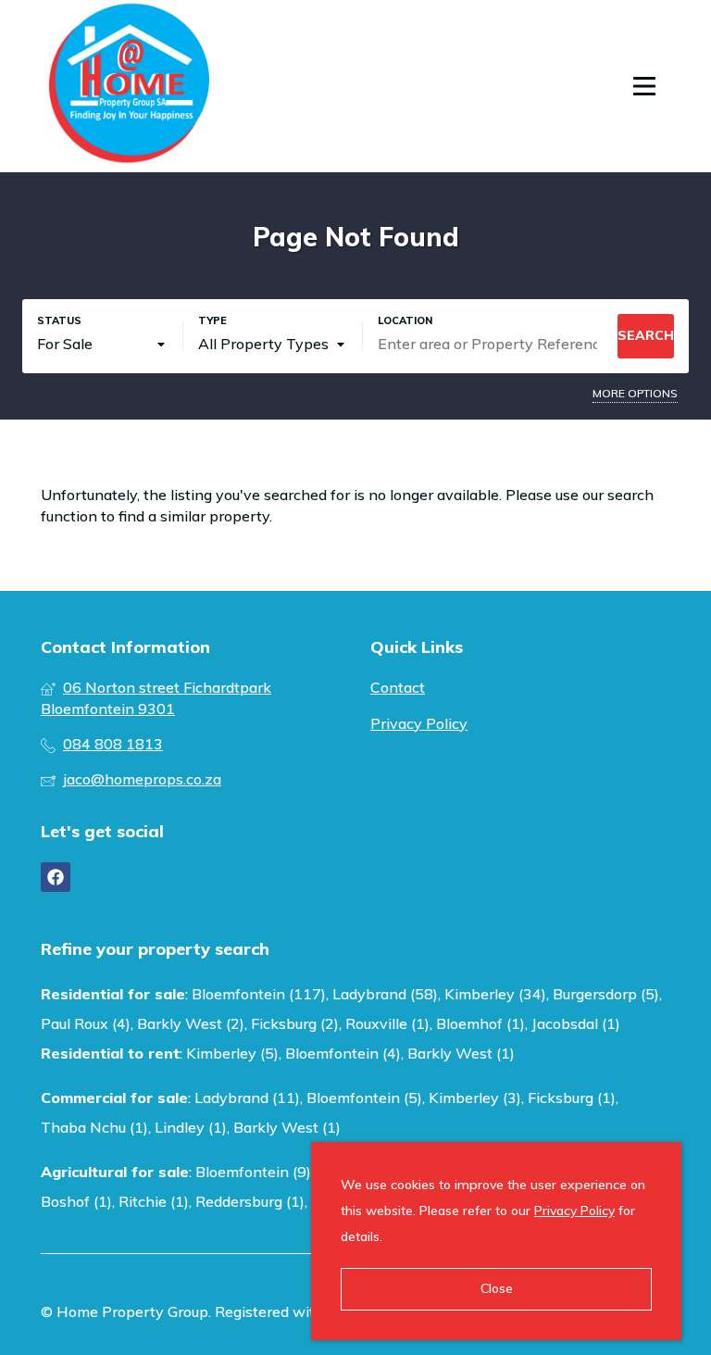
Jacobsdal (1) (575, 1023)
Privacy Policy (419, 723)
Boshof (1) (76, 1201)
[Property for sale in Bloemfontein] (129, 86)
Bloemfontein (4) (343, 1053)
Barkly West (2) (190, 1023)
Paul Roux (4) (86, 1023)
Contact (397, 687)
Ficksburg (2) (295, 1023)
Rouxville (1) (387, 1023)
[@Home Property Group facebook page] (55, 877)
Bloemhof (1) (480, 1023)
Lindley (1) (191, 1127)
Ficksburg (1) (572, 1097)
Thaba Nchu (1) (94, 1127)
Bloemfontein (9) (253, 1171)
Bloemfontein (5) (364, 1097)
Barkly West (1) (461, 1053)
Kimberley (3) (475, 1097)
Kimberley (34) (495, 994)
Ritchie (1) (153, 1201)
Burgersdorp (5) (606, 994)
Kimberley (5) (232, 1053)
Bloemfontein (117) (259, 994)
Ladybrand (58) (385, 994)
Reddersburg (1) (250, 1201)
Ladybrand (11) (247, 1097)
